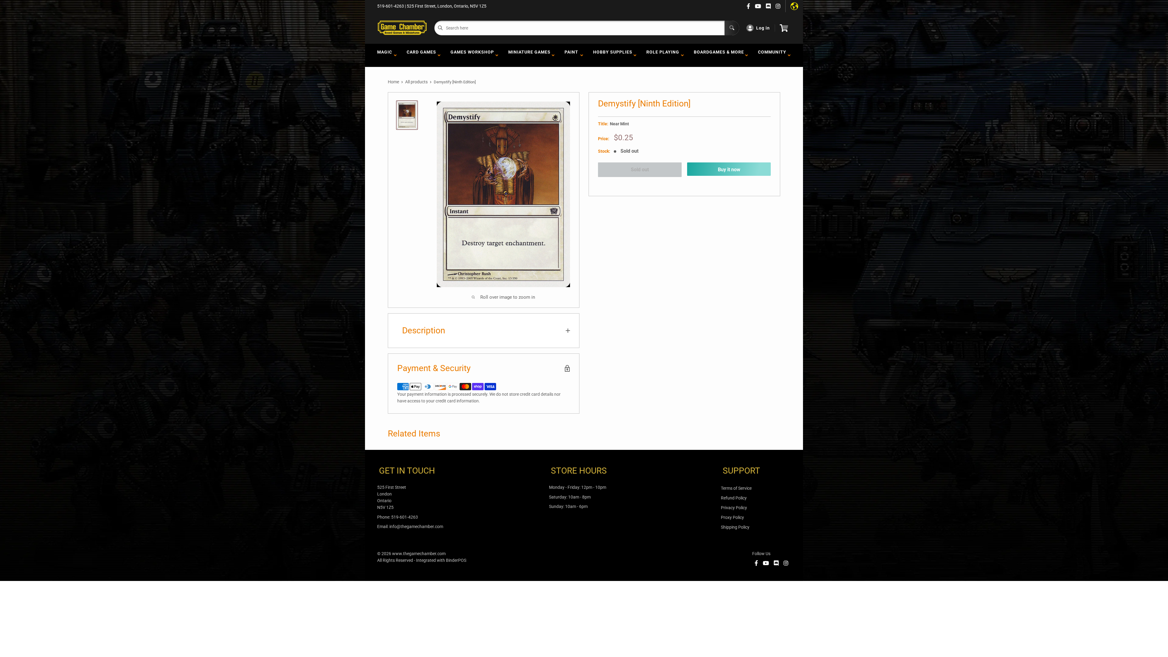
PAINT (571, 55)
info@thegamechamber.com (416, 526)
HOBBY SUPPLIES (612, 55)
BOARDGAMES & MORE (719, 55)
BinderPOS (456, 560)
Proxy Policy (732, 517)
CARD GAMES (421, 55)
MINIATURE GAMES (529, 55)
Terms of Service (736, 488)
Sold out (640, 169)
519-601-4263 (404, 517)
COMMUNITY (772, 55)
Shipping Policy (735, 527)
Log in (763, 28)
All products (416, 81)
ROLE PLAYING (662, 55)
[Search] (732, 28)
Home (393, 81)
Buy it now (729, 169)
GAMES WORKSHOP (472, 55)
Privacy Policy (734, 507)
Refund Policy (734, 497)
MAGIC (384, 55)
